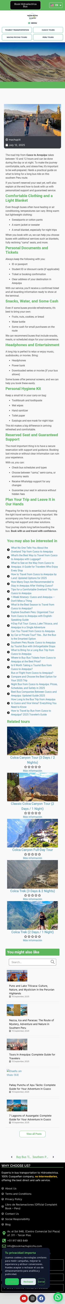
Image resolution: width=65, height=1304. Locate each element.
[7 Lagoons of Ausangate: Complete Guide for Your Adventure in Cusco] (17, 1105)
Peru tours (48, 37)
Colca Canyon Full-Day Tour (32, 850)
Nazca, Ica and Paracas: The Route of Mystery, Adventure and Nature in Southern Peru (31, 1024)
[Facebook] (41, 1298)
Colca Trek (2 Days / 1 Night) (32, 932)
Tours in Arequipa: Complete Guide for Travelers (32, 1056)
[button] (58, 1297)
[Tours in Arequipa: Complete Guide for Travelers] (17, 1044)
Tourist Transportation (17, 30)
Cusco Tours (48, 30)
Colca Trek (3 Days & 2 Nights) (32, 891)
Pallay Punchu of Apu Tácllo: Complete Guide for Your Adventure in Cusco (32, 1086)
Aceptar (12, 1281)
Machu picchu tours (17, 37)
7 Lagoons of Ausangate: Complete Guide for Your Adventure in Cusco (30, 1117)
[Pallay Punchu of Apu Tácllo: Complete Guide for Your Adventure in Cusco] (17, 1075)
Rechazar (28, 1281)
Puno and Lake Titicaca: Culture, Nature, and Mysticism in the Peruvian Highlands (31, 989)
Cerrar (41, 1281)
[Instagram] (32, 1298)
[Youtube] (24, 1298)
